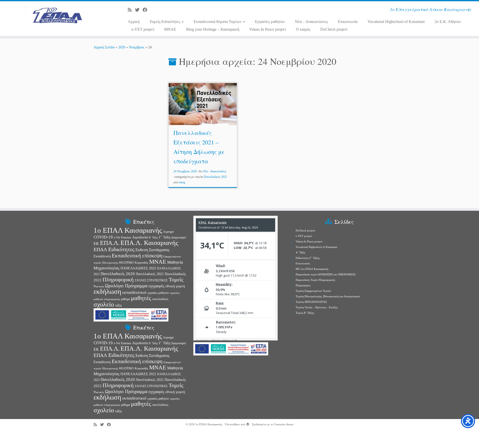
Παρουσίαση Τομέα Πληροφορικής (315, 279)
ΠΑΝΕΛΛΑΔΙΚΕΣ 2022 (138, 268)
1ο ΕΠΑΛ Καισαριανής (128, 230)
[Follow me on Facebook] (146, 9)
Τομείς (176, 280)
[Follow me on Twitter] (139, 9)
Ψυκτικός (99, 286)
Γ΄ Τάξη (164, 237)
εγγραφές (156, 286)
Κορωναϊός (141, 262)
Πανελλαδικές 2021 (215, 177)
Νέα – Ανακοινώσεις (311, 21)
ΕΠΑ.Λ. (110, 243)
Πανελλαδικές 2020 (118, 273)
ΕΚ (96, 243)
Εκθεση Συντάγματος (152, 250)
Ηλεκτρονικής (110, 262)
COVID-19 (103, 236)
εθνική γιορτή (175, 286)
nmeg (182, 182)
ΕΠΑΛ (100, 249)
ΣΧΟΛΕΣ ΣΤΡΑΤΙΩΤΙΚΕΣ (151, 280)
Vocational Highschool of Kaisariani (396, 21)
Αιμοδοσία (140, 237)
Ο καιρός (303, 29)
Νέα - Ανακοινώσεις (214, 171)
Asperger (168, 231)
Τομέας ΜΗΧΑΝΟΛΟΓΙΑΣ (311, 301)
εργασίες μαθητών (158, 293)
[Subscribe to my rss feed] (131, 9)
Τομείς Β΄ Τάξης (305, 312)
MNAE (170, 29)
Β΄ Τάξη (153, 237)
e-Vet (117, 237)
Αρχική (133, 21)
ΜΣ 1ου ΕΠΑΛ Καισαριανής (312, 268)
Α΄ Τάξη (300, 252)
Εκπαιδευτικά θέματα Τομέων (218, 21)
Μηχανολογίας (107, 268)
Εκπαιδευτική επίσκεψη (137, 255)
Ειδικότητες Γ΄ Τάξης (308, 257)
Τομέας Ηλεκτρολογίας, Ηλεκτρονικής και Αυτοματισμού (328, 296)
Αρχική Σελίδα (105, 47)
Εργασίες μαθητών (270, 21)
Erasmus (126, 237)
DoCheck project (333, 29)
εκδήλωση (107, 291)
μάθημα (125, 299)
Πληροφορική (118, 279)
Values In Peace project (267, 29)
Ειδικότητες (121, 249)
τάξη (118, 305)
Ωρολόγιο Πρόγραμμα (126, 285)
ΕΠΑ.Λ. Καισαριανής (149, 242)
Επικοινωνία (348, 21)
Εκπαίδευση (102, 256)
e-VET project (142, 29)
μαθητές (141, 298)
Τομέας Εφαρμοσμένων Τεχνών (313, 290)
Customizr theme (283, 424)
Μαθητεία (175, 262)
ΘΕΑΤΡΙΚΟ (126, 262)
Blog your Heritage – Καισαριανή (212, 29)
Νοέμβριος (136, 47)
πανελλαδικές (160, 299)
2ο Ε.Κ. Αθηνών (448, 21)
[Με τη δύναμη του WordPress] (247, 423)
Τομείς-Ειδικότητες (165, 21)
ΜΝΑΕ (157, 262)
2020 (121, 47)
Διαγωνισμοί (178, 237)
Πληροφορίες (303, 285)
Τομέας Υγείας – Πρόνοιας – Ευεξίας (317, 307)
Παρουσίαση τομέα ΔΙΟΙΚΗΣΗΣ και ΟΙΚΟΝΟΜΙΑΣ (326, 274)
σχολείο (104, 304)
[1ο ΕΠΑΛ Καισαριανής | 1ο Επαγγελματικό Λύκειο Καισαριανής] (55, 16)
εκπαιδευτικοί (134, 292)
